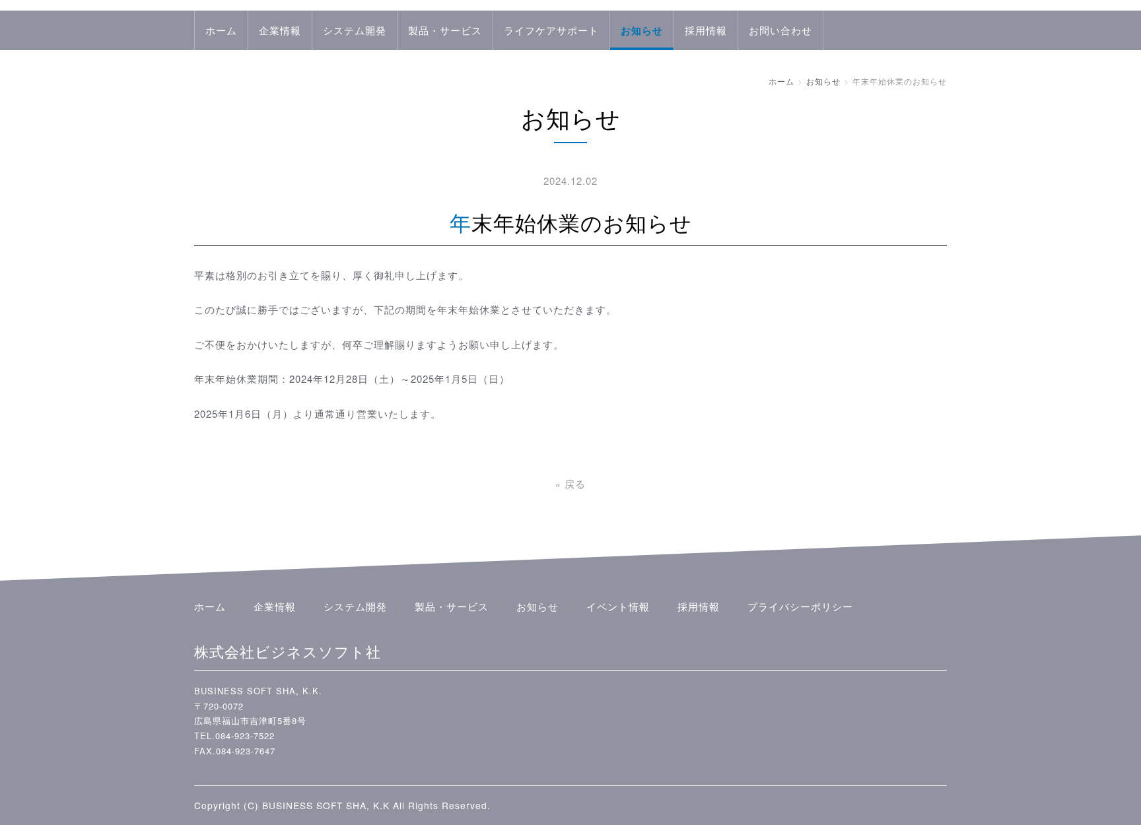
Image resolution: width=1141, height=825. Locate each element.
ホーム (221, 30)
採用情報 (706, 30)
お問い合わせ (780, 30)
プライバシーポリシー (800, 606)
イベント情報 (618, 606)
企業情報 (280, 30)
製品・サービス (445, 30)
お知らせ (642, 30)
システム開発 (354, 30)
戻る (570, 483)
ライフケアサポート (551, 30)
